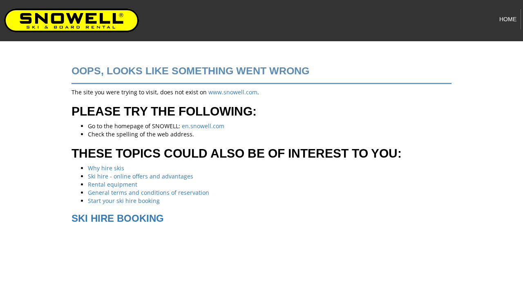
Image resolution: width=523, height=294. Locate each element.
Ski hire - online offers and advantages (140, 176)
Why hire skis (106, 168)
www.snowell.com (232, 92)
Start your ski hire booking (124, 201)
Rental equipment (112, 184)
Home (507, 19)
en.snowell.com (203, 126)
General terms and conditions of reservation (148, 192)
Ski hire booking (118, 218)
